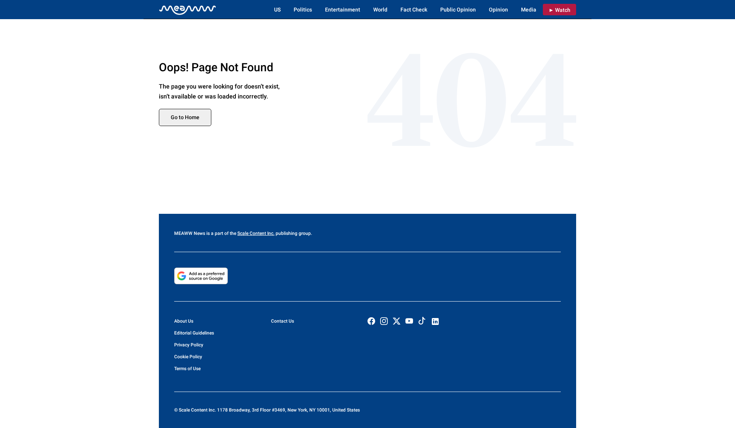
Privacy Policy (188, 345)
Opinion (498, 10)
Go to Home (185, 117)
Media (528, 10)
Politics (303, 10)
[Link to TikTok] (422, 322)
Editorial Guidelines (194, 333)
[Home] (187, 9)
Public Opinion (458, 10)
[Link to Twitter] (396, 321)
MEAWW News (189, 233)
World (380, 10)
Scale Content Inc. (255, 233)
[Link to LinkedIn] (435, 321)
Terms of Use (187, 368)
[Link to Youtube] (409, 321)
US (277, 10)
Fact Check (413, 10)
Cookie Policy (188, 356)
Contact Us (282, 321)
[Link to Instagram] (384, 321)
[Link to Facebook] (371, 321)
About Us (183, 321)
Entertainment (342, 10)
